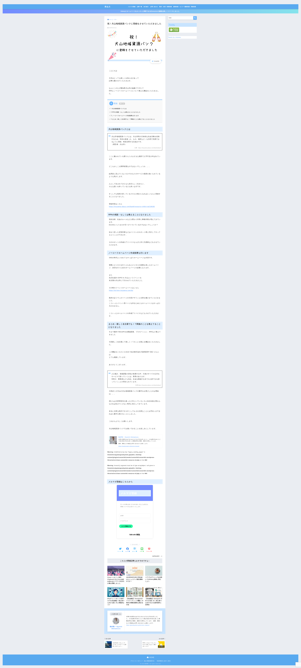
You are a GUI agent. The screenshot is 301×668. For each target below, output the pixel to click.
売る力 (107, 6)
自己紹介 (146, 6)
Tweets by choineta (174, 37)
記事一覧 (139, 6)
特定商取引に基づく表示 (164, 661)
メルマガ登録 (131, 6)
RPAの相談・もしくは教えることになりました (125, 112)
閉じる (122, 103)
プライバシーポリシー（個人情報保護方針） (143, 661)
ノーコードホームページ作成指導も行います (125, 115)
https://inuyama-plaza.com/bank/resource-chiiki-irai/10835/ (132, 206)
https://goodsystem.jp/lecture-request (128, 446)
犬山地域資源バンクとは (119, 108)
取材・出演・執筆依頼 (165, 6)
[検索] (195, 18)
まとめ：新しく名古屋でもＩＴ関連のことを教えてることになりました (133, 119)
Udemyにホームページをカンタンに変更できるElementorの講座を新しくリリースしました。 (150, 11)
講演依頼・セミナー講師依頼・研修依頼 (184, 6)
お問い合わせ (154, 6)
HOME (151, 657)
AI (161, 556)
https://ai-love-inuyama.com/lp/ (121, 290)
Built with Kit (135, 534)
